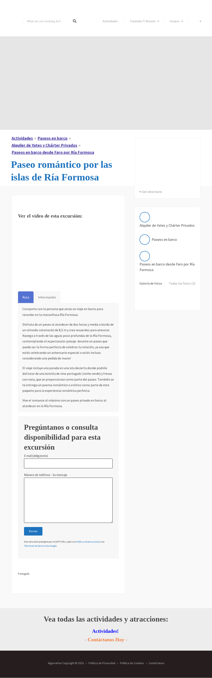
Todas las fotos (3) (182, 283)
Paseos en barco (52, 138)
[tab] (26, 297)
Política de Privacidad (102, 663)
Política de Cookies (132, 663)
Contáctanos (156, 663)
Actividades (110, 21)
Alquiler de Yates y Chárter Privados (44, 145)
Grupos (174, 21)
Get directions (152, 192)
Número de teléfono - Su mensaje (45, 475)
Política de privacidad (87, 541)
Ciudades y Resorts (142, 21)
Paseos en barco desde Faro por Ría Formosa (53, 152)
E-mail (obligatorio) (36, 456)
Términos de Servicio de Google (40, 545)
